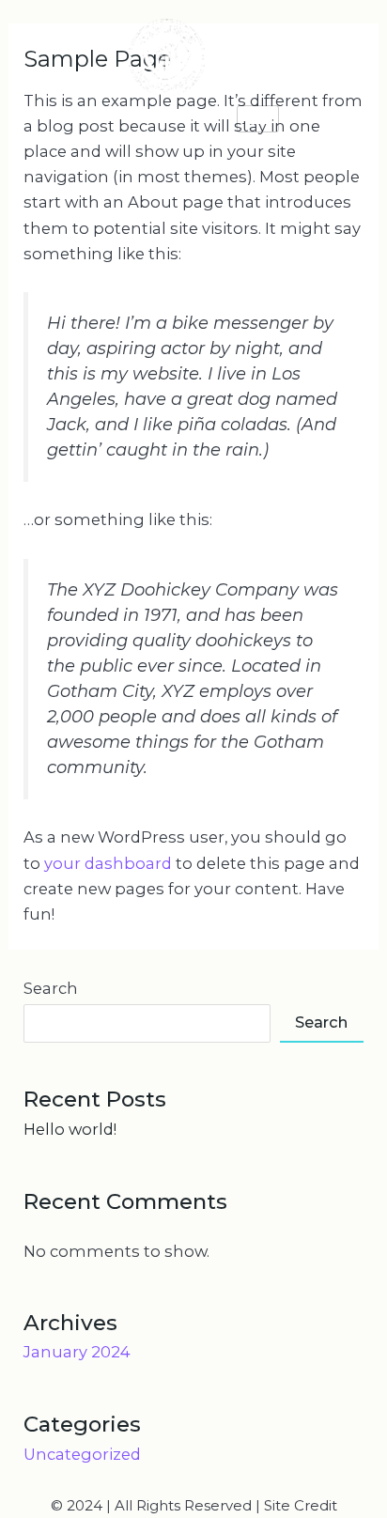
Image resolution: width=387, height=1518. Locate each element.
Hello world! (69, 1129)
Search (50, 988)
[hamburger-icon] (258, 118)
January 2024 (77, 1351)
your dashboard (108, 863)
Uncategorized (82, 1454)
